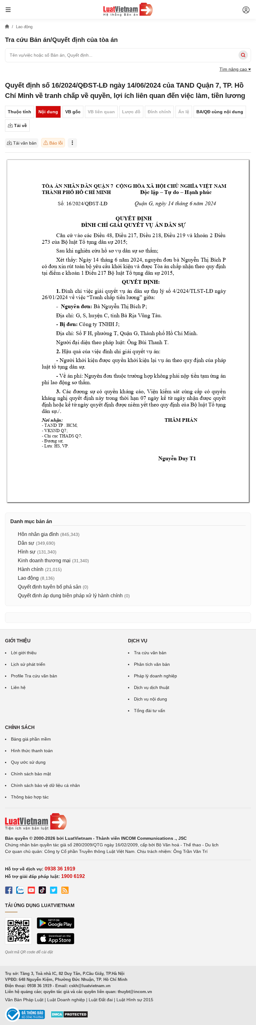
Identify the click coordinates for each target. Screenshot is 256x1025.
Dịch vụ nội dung (150, 698)
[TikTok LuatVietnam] (42, 891)
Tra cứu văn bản (150, 652)
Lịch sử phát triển (28, 664)
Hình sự (27, 551)
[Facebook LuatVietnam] (8, 891)
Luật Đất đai (101, 999)
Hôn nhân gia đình (38, 534)
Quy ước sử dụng (28, 762)
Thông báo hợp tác (30, 796)
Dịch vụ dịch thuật (151, 687)
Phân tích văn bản (152, 664)
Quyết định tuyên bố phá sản (49, 586)
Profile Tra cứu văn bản (34, 675)
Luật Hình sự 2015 (134, 999)
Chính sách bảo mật (31, 773)
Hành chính (30, 569)
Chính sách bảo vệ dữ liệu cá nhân (45, 785)
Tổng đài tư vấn (149, 710)
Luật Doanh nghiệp (66, 999)
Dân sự (26, 543)
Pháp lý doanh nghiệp (155, 675)
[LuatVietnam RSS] (65, 891)
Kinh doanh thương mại (44, 560)
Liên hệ (18, 687)
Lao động (28, 578)
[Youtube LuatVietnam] (31, 891)
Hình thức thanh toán (32, 750)
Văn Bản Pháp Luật (24, 999)
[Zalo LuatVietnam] (20, 891)
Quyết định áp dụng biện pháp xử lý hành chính (70, 595)
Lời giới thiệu (24, 652)
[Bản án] (128, 9)
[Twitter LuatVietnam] (53, 891)
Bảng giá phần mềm (31, 739)
